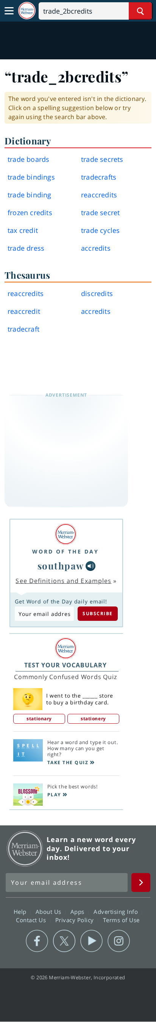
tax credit (23, 230)
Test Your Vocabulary (65, 665)
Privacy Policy (75, 919)
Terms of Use (121, 919)
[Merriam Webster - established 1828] (27, 11)
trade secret (100, 212)
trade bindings (31, 176)
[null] (90, 566)
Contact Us (32, 919)
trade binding (29, 194)
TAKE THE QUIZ (68, 762)
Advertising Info (117, 911)
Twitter (64, 941)
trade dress (26, 248)
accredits (96, 248)
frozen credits (30, 212)
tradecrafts (98, 176)
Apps (78, 911)
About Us (49, 911)
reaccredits (99, 194)
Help (21, 911)
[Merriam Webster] (65, 534)
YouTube (91, 941)
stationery (93, 718)
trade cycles (100, 230)
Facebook (37, 941)
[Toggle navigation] (9, 11)
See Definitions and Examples (63, 581)
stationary (39, 718)
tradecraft (23, 328)
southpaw (60, 566)
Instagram (119, 941)
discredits (97, 293)
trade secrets (102, 159)
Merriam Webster (25, 848)
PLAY (54, 794)
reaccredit (24, 311)
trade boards (28, 159)
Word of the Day (65, 551)
